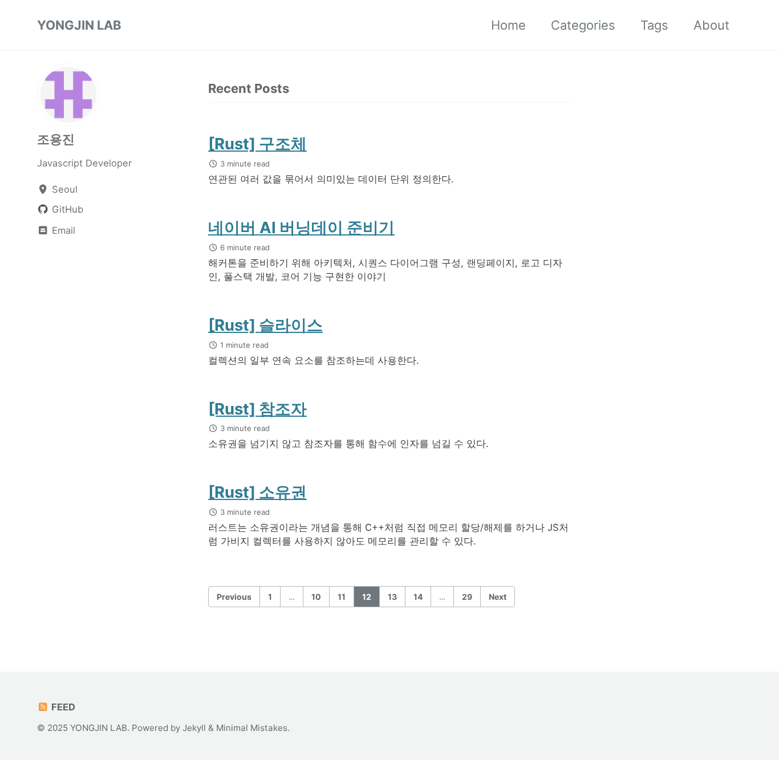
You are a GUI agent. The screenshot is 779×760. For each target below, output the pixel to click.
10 (316, 597)
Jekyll (194, 727)
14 (418, 597)
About (711, 25)
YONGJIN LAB (79, 25)
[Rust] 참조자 (257, 408)
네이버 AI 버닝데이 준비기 (301, 227)
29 (467, 597)
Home (508, 25)
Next (497, 597)
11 (342, 597)
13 (392, 597)
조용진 (56, 139)
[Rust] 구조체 (257, 143)
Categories (583, 25)
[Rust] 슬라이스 (265, 325)
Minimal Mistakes (251, 727)
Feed (62, 707)
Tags (654, 25)
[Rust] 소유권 (257, 492)
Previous (234, 597)
